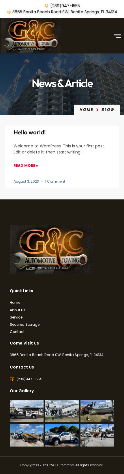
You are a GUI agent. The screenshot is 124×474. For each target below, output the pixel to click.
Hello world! (30, 132)
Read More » (26, 165)
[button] (117, 35)
